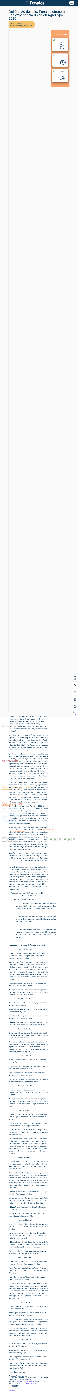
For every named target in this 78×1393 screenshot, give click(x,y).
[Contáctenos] (75, 706)
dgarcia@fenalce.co (27, 1381)
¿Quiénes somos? (8, 766)
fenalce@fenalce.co (47, 829)
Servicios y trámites (9, 769)
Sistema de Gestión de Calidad (13, 780)
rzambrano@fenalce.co (31, 1383)
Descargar (12, 1390)
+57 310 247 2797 (8, 821)
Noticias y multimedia (10, 792)
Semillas (5, 773)
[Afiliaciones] (75, 678)
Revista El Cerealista (9, 796)
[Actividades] (75, 699)
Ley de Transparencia (10, 776)
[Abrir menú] (71, 3)
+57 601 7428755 (8, 818)
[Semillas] (75, 692)
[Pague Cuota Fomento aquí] (75, 685)
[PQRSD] (75, 713)
